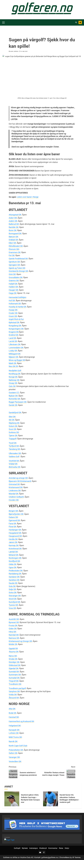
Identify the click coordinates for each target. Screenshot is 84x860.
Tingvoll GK (13, 681)
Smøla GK (13, 659)
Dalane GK (13, 517)
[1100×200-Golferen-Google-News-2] (42, 824)
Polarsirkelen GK (16, 750)
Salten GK (13, 753)
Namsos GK (14, 638)
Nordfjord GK (14, 561)
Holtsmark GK (15, 303)
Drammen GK (14, 252)
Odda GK (12, 564)
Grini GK (12, 274)
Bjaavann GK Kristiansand (20, 481)
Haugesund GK (15, 536)
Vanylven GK (14, 691)
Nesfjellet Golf (15, 370)
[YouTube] (40, 852)
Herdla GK (13, 539)
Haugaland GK (15, 533)
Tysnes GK (13, 605)
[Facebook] (44, 852)
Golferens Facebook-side (22, 139)
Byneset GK (14, 622)
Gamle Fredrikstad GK (18, 258)
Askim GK (13, 221)
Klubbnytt (43, 848)
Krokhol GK (13, 335)
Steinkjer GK (14, 662)
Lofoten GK (13, 733)
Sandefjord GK (15, 412)
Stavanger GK (15, 596)
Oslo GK (12, 386)
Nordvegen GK (15, 558)
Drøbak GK (13, 240)
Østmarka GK (14, 467)
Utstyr (67, 848)
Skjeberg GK (14, 423)
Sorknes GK (14, 432)
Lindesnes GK (15, 490)
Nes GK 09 (13, 366)
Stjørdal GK (13, 668)
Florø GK (12, 526)
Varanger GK (14, 757)
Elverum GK (14, 249)
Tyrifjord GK (14, 446)
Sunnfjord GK (14, 602)
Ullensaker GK (15, 453)
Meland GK (13, 555)
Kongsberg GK (15, 325)
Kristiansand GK (16, 487)
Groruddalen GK (15, 277)
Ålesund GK (14, 698)
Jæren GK (13, 542)
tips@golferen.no (50, 136)
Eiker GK (12, 243)
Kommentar (52, 848)
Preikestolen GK (16, 570)
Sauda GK (13, 583)
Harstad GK (14, 717)
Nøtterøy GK (14, 380)
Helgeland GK (15, 725)
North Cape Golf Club (18, 746)
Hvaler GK (13, 313)
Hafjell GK (13, 284)
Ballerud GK (14, 224)
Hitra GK (12, 632)
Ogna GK (12, 567)
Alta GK (12, 709)
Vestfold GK (14, 461)
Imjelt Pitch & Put (16, 319)
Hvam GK (13, 316)
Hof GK (12, 300)
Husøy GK (13, 310)
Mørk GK (12, 363)
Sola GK (12, 586)
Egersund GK (14, 520)
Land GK (12, 338)
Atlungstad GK (15, 215)
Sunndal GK (14, 671)
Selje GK (12, 589)
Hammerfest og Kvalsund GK (21, 721)
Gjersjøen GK (14, 265)
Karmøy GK (13, 545)
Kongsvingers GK (16, 329)
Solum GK (13, 426)
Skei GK (12, 417)
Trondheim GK (15, 684)
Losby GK (13, 350)
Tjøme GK (13, 435)
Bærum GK (13, 237)
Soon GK (12, 429)
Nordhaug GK (14, 374)
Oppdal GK (13, 648)
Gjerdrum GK (14, 262)
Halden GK (13, 287)
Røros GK (13, 656)
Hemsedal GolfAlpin (17, 297)
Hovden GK (13, 500)
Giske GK (13, 628)
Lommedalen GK (16, 347)
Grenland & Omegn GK (18, 271)
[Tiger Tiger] (9, 840)
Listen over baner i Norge (27, 197)
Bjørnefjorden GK (16, 514)
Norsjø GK (13, 377)
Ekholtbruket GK (16, 246)
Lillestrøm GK (14, 344)
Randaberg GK (15, 573)
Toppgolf (12, 439)
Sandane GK (14, 577)
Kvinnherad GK (15, 548)
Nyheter (25, 848)
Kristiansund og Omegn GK (20, 641)
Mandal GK (13, 494)
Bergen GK (13, 511)
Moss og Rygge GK (17, 360)
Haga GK (12, 293)
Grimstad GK (14, 484)
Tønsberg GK (14, 449)
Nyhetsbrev (80, 22)
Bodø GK (12, 713)
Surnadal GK (14, 678)
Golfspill (17, 848)
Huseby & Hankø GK (17, 307)
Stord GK (12, 599)
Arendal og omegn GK (18, 478)
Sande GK (13, 405)
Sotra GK (12, 592)
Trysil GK (12, 443)
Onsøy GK (13, 383)
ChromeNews (64, 857)
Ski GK (11, 420)
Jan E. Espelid (14, 51)
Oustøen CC (14, 392)
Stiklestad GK (14, 665)
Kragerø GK (14, 332)
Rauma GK (13, 652)
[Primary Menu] (3, 22)
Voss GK (12, 608)
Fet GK (12, 255)
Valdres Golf (14, 456)
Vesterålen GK (15, 761)
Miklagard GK (14, 354)
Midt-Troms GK (15, 737)
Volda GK (13, 694)
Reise (61, 848)
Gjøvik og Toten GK (17, 268)
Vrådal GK (13, 464)
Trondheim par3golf (17, 688)
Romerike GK (14, 399)
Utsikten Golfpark (16, 497)
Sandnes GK (14, 580)
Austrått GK (14, 619)
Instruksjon (33, 848)
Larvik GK (13, 341)
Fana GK (12, 523)
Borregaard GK (15, 233)
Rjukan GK (13, 396)
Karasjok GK (14, 730)
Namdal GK (14, 635)
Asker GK (13, 218)
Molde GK (13, 644)
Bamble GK (13, 227)
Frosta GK (13, 625)
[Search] (76, 22)
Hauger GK (13, 290)
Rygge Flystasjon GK (17, 402)
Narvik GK (13, 741)
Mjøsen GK (13, 357)
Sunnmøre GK (15, 674)
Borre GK (12, 230)
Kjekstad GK (14, 322)
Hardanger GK (15, 530)
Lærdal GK (13, 552)
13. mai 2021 (24, 51)
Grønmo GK (14, 280)
